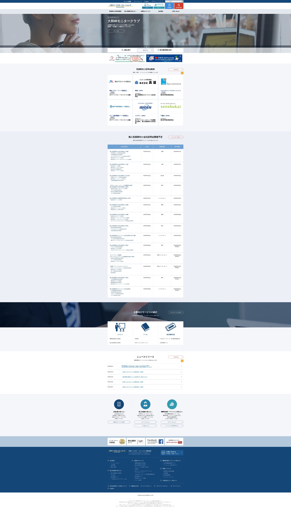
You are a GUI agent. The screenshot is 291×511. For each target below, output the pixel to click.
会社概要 (113, 465)
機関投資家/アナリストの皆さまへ (172, 460)
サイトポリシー (147, 486)
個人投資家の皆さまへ (116, 470)
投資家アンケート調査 (140, 478)
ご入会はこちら (145, 425)
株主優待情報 (167, 475)
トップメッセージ (115, 463)
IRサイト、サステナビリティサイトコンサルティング (143, 471)
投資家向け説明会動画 (169, 471)
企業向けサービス (139, 460)
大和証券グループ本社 (169, 480)
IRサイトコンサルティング (141, 342)
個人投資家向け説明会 (115, 342)
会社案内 (112, 460)
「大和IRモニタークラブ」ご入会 (119, 479)
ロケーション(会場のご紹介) (142, 467)
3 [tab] (146, 46)
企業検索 (166, 473)
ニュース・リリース (168, 477)
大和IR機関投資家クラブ (169, 463)
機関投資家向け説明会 (115, 338)
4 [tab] (149, 46)
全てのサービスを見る (176, 312)
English (147, 1)
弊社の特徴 (113, 467)
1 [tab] (142, 46)
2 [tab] (144, 46)
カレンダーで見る (176, 137)
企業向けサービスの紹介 (119, 422)
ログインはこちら (145, 422)
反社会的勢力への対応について (118, 486)
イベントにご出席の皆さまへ (172, 425)
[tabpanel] (145, 33)
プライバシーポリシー (162, 486)
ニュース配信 (138, 480)
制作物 (136, 338)
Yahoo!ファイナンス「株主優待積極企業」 (170, 338)
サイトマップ (137, 1)
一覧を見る (175, 69)
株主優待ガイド (164, 342)
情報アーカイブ (167, 468)
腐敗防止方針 (135, 486)
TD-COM (113, 475)
